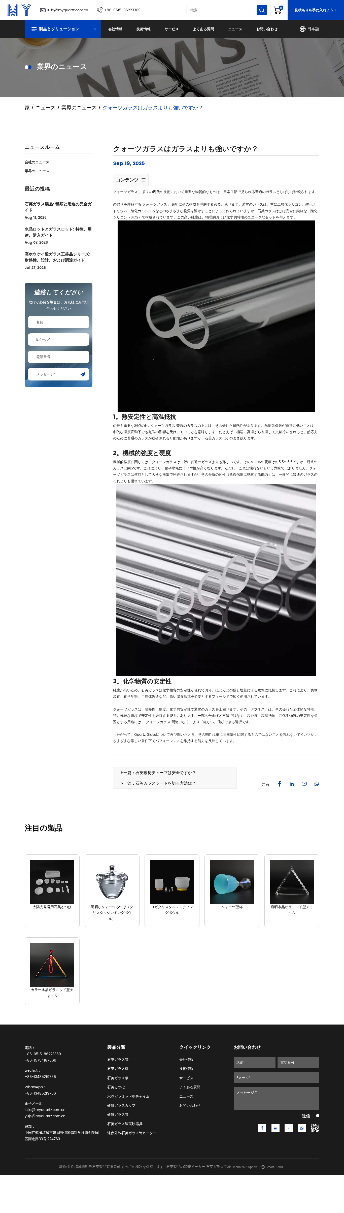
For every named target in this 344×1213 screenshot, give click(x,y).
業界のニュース (79, 108)
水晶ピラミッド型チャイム (128, 1096)
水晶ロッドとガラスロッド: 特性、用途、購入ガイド (58, 232)
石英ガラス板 (117, 1078)
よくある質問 (203, 29)
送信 (306, 1116)
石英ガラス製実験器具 (125, 1124)
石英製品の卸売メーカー (185, 1167)
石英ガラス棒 (117, 1069)
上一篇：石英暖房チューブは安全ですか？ (157, 773)
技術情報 (143, 29)
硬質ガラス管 (117, 1115)
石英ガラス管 (117, 1060)
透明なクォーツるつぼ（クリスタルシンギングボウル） (112, 913)
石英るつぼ (116, 1087)
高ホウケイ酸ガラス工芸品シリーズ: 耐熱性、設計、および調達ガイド (57, 257)
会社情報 (115, 29)
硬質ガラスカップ (121, 1105)
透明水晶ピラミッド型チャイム (292, 910)
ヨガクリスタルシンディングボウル (172, 910)
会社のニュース (37, 162)
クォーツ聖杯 (232, 907)
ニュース (235, 29)
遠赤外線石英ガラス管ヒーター (132, 1133)
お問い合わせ (267, 29)
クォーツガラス (126, 192)
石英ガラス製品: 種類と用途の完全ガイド (58, 207)
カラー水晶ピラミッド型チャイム (52, 993)
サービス (172, 29)
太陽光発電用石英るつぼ (52, 907)
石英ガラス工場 (218, 1167)
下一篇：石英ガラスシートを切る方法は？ (157, 783)
